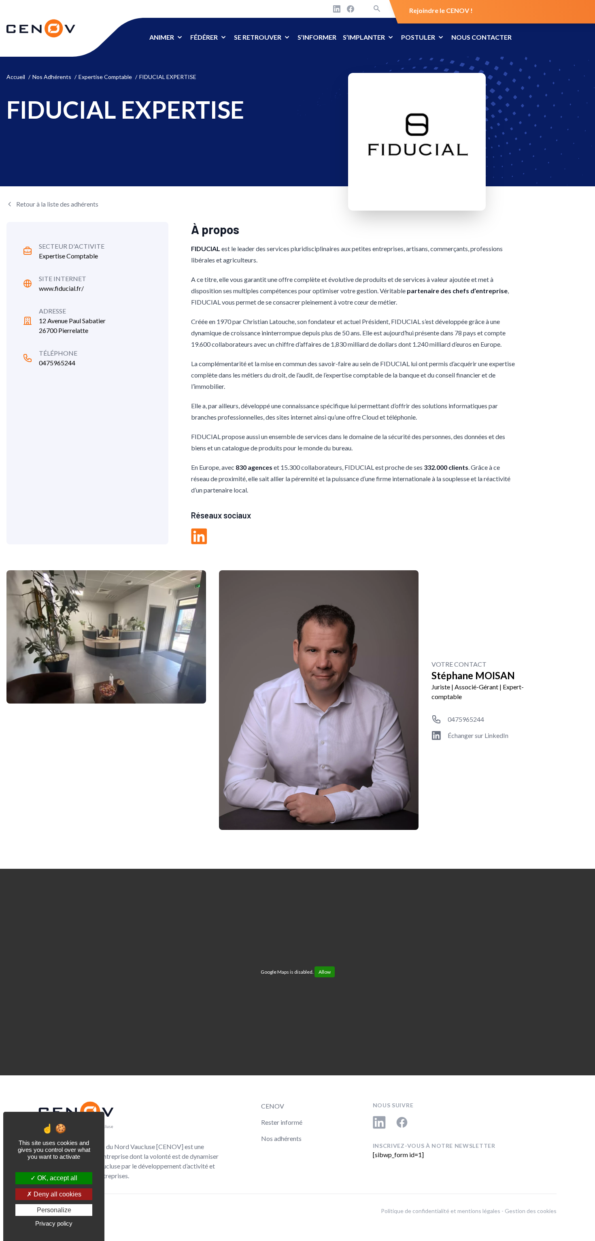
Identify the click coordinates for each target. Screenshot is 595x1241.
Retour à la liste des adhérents (57, 204)
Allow (325, 972)
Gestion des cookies (531, 1210)
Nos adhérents (281, 1138)
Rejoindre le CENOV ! (441, 10)
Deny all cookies (56, 1194)
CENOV (272, 1106)
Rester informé (281, 1122)
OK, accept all (56, 1178)
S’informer (317, 37)
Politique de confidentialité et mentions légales (440, 1210)
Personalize (54, 1210)
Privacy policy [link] (53, 1223)
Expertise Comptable (68, 256)
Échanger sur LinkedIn (478, 735)
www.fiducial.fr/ (61, 288)
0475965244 (57, 363)
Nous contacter (481, 37)
